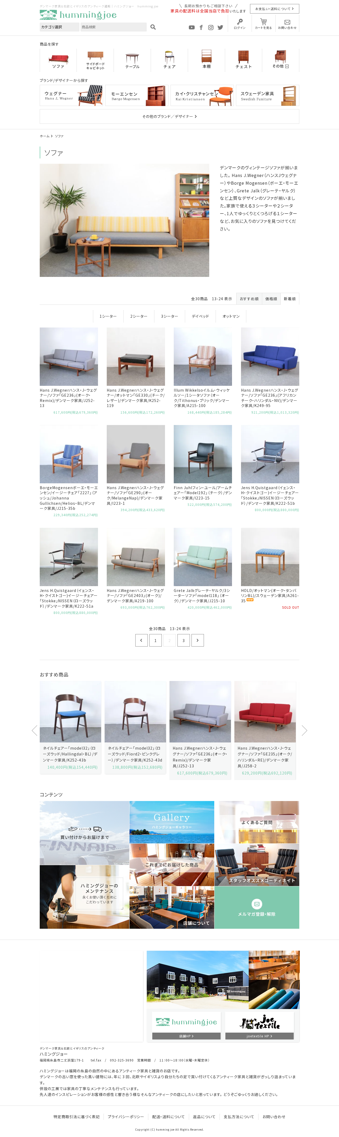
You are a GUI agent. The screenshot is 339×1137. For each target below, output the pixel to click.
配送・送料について (168, 1116)
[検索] (153, 27)
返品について (204, 1116)
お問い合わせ (287, 27)
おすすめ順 (249, 298)
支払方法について (239, 1116)
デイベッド (200, 316)
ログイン (240, 27)
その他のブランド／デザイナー (167, 116)
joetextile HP (258, 1036)
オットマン (231, 316)
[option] (70, 727)
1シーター (108, 316)
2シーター (139, 316)
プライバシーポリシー (126, 1116)
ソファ (59, 136)
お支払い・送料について (273, 8)
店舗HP (185, 1036)
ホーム (45, 136)
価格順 (271, 298)
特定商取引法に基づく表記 (76, 1116)
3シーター (170, 316)
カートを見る (263, 27)
